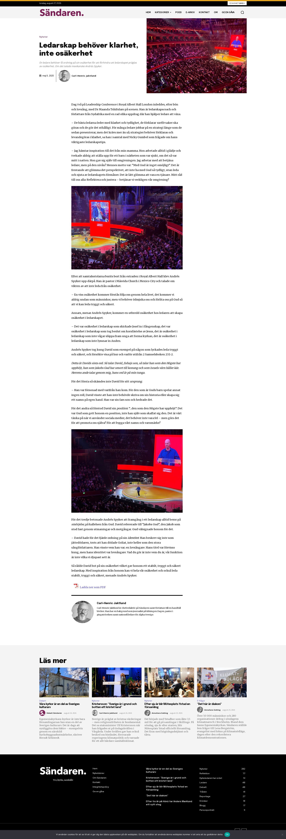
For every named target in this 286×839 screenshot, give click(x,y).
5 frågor (201, 701)
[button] (242, 12)
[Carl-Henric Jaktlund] (64, 76)
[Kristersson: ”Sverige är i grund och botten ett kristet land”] (117, 682)
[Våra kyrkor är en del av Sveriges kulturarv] (64, 682)
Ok (227, 834)
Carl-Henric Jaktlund (84, 75)
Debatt (42, 701)
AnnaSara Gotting (160, 713)
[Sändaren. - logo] (62, 12)
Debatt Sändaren (54, 713)
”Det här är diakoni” (209, 704)
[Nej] (282, 834)
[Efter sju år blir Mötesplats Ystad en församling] (169, 682)
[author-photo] (42, 713)
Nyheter (43, 37)
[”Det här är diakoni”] (222, 682)
